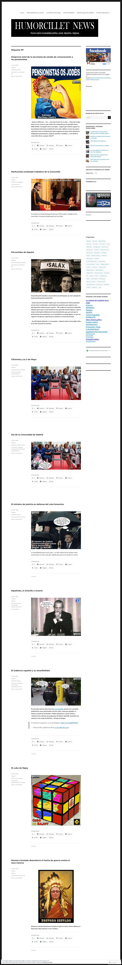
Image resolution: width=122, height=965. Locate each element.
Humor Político (90, 264)
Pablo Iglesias (99, 270)
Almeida (88, 244)
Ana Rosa (95, 244)
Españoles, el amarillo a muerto (27, 591)
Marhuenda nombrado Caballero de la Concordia (35, 172)
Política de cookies (47, 962)
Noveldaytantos (92, 325)
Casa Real (89, 246)
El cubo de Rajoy (19, 768)
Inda (97, 264)
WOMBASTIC (91, 317)
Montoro (20, 875)
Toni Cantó (99, 284)
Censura (18, 603)
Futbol (96, 258)
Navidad (94, 267)
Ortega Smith (102, 267)
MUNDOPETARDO (90, 341)
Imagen (13, 67)
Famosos (104, 252)
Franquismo (89, 258)
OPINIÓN (13, 69)
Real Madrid (94, 278)
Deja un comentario (16, 76)
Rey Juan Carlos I (91, 281)
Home (22, 13)
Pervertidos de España (22, 252)
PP (12, 73)
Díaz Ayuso (89, 252)
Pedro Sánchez (99, 273)
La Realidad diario (92, 329)
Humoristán (103, 332)
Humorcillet (21, 72)
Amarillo (13, 603)
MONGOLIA (90, 308)
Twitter (88, 287)
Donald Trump (104, 249)
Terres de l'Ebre (90, 284)
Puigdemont (103, 275)
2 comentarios (15, 609)
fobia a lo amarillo (57, 709)
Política (19, 69)
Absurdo (94, 241)
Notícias (13, 262)
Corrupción (14, 72)
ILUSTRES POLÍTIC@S (53, 13)
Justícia (88, 267)
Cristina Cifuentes (16, 372)
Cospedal (20, 447)
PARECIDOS (89, 273)
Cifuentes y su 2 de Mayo (23, 359)
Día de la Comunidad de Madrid (27, 434)
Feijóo (88, 255)
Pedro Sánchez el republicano (98, 141)
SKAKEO (89, 312)
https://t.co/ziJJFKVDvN (69, 723)
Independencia (15, 606)
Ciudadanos (19, 683)
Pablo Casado (90, 270)
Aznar (108, 244)
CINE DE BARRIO (68, 13)
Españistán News (92, 332)
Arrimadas (102, 244)
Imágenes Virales (15, 369)
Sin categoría (19, 182)
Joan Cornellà (89, 335)
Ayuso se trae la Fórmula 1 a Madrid (99, 145)
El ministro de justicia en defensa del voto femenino (37, 504)
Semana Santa (101, 281)
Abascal (88, 241)
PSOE (96, 275)
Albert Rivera (102, 241)
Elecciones (97, 252)
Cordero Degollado (93, 315)
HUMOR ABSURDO (102, 13)
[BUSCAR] (109, 117)
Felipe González (95, 255)
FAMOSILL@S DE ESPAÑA (85, 13)
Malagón (89, 310)
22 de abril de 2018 (62, 728)
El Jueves (89, 305)
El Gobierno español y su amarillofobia (30, 670)
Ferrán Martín (89, 337)
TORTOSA (106, 284)
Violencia (22, 517)
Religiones (102, 278)
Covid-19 (96, 249)
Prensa (91, 275)
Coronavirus (105, 246)
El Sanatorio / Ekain (93, 327)
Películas (106, 273)
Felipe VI (104, 255)
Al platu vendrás (92, 322)
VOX (100, 287)
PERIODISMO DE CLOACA (35, 13)
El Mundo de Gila (90, 334)
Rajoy (23, 782)
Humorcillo (91, 181)
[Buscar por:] (97, 117)
